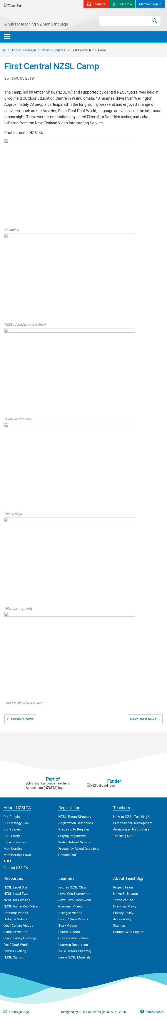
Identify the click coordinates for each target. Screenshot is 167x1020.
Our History (11, 836)
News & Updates (53, 50)
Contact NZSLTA (15, 868)
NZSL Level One (15, 887)
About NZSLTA (17, 807)
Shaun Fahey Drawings (20, 938)
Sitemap (119, 926)
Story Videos (67, 926)
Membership (12, 849)
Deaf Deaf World (15, 945)
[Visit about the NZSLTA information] (53, 785)
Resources (13, 878)
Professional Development (132, 823)
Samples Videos (15, 932)
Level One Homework (74, 894)
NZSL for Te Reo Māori (20, 906)
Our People (11, 817)
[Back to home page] (25, 1012)
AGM (7, 861)
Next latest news (143, 719)
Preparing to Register (73, 829)
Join (125, 4)
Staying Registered (72, 836)
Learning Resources (73, 945)
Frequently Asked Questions (78, 849)
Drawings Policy (124, 906)
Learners (99, 4)
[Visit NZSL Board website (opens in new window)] (114, 785)
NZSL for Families (16, 900)
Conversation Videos (73, 938)
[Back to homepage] (37, 12)
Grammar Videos (15, 913)
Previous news (22, 719)
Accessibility (122, 919)
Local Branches (14, 842)
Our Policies (12, 829)
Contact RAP (67, 855)
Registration (69, 807)
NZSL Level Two (15, 894)
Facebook (154, 1011)
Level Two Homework (74, 900)
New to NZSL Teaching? (131, 817)
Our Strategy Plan (16, 823)
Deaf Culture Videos (18, 926)
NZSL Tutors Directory (74, 817)
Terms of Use (123, 900)
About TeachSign (24, 50)
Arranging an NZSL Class (131, 829)
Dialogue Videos (15, 919)
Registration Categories (75, 823)
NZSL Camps (13, 957)
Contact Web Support (129, 932)
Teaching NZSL (124, 836)
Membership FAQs (17, 855)
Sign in (150, 4)
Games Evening (14, 951)
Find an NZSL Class (72, 887)
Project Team (123, 887)
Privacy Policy (123, 913)
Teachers (121, 807)
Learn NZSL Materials (74, 957)
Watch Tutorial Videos (74, 842)
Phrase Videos (69, 932)
